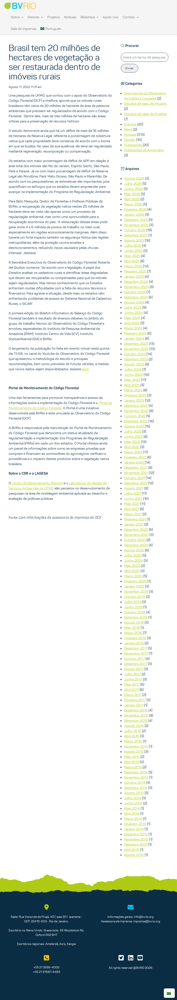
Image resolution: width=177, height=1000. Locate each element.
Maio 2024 (132, 318)
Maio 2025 (132, 256)
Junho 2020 (133, 560)
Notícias (70, 17)
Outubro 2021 (134, 478)
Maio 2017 (131, 684)
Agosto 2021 (134, 488)
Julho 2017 (132, 674)
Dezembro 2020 (136, 529)
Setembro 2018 (135, 617)
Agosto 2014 (134, 793)
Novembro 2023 (136, 349)
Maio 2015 (132, 757)
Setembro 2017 (135, 664)
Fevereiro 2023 (135, 395)
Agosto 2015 (134, 751)
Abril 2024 (132, 323)
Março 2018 (133, 633)
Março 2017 (133, 695)
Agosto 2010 (134, 855)
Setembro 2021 (135, 483)
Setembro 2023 (136, 359)
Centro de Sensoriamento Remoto (37, 483)
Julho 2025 (132, 245)
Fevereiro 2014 (135, 824)
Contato (129, 17)
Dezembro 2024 (136, 281)
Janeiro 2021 (134, 524)
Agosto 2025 (134, 240)
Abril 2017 (131, 689)
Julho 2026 (133, 183)
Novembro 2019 (136, 591)
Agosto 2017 (133, 669)
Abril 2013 (131, 849)
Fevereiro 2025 (135, 271)
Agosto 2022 (134, 426)
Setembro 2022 (136, 421)
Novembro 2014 (136, 777)
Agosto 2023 (134, 364)
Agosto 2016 (134, 726)
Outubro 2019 (134, 596)
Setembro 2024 (136, 297)
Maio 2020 (132, 565)
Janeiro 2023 (134, 400)
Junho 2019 (133, 607)
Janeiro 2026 (134, 214)
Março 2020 (133, 576)
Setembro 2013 (135, 844)
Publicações (133, 145)
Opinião (129, 139)
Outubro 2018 (134, 612)
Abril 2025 (131, 261)
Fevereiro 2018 (135, 638)
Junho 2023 (133, 374)
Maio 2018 (132, 627)
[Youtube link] (140, 959)
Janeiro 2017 (133, 705)
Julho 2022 (132, 431)
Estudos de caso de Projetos (145, 114)
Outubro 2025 (134, 230)
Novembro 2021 (136, 473)
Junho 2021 (133, 498)
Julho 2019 (132, 602)
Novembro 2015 (136, 746)
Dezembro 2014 (136, 772)
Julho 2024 (133, 307)
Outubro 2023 (135, 354)
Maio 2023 (132, 380)
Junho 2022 (133, 436)
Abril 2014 (131, 813)
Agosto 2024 (134, 302)
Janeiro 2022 (134, 462)
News (128, 129)
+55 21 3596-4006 (46, 967)
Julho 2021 (132, 493)
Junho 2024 (133, 312)
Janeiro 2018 (134, 643)
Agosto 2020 (134, 550)
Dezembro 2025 (136, 220)
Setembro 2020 (136, 545)
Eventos (130, 124)
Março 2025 (133, 266)
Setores (34, 17)
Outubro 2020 (135, 540)
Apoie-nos (110, 17)
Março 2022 (133, 452)
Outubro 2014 (134, 782)
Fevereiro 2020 (135, 581)
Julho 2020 (133, 555)
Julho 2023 (133, 369)
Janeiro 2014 (134, 829)
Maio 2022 (132, 442)
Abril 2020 (132, 571)
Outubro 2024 (135, 292)
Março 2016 (133, 741)
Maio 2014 (132, 808)
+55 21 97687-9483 (46, 972)
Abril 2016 (131, 736)
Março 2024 (133, 328)
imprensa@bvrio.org (146, 921)
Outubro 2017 (134, 658)
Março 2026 (133, 204)
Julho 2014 (132, 798)
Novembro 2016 (136, 715)
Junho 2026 (133, 189)
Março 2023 (133, 390)
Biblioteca (88, 17)
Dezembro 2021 (135, 467)
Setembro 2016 (135, 720)
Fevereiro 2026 (135, 209)
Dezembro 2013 (136, 834)
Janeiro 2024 (134, 338)
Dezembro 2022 (136, 405)
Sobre (16, 17)
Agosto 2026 (134, 178)
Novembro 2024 (136, 287)
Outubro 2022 (134, 416)
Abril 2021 (131, 509)
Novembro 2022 (136, 411)
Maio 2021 (132, 504)
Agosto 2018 (134, 622)
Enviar (129, 68)
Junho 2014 (133, 803)
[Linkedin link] (130, 959)
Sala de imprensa (23, 28)
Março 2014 (133, 818)
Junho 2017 (133, 679)
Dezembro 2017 (135, 648)
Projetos (53, 17)
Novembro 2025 (136, 225)
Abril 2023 (132, 385)
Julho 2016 (132, 731)
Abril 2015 (131, 762)
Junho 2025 (133, 250)
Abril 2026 (132, 199)
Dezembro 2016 (136, 710)
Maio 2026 (132, 194)
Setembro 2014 (135, 787)
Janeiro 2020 (134, 586)
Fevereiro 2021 (135, 519)
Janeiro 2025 (134, 276)
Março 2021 (133, 514)
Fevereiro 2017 (135, 700)
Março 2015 (133, 767)
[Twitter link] (121, 959)
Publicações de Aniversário (144, 150)
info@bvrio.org (144, 917)
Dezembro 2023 (136, 343)
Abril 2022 (131, 447)
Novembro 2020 (136, 534)
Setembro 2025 (136, 235)
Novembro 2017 (136, 653)
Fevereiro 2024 (135, 333)
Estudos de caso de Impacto (145, 103)
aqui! (86, 369)
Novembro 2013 (136, 839)
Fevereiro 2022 (135, 457)
